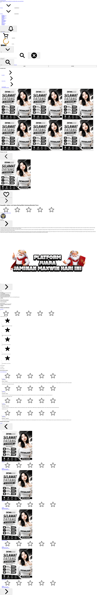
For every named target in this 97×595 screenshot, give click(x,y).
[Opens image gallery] (0, 191)
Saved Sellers (4, 21)
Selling (3, 19)
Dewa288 (9, 1)
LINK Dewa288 (12, 1)
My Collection (3, 23)
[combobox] (8, 58)
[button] (7, 62)
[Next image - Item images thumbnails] (6, 201)
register (7, 1)
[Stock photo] (15, 104)
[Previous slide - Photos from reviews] (6, 427)
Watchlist (3, 17)
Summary (3, 15)
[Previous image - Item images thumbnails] (6, 156)
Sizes (2, 22)
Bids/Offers (3, 16)
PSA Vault (3, 24)
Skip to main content (3, 0)
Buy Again (3, 18)
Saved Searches (4, 20)
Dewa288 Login (16, 1)
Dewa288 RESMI (21, 1)
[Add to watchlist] (6, 195)
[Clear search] (34, 55)
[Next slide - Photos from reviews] (6, 592)
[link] (6, 224)
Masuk (4, 1)
